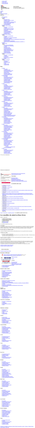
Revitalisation (6, 30)
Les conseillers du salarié (5, 188)
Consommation (6, 56)
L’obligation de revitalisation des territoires (8, 203)
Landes (3, 124)
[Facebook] (4, 222)
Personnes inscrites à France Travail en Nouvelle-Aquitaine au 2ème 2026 (12, 198)
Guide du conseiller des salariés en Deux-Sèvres (10, 254)
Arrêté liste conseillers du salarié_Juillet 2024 (6, 245)
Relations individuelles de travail (8, 49)
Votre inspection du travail (8, 71)
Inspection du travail (7, 51)
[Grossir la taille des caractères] (7, 219)
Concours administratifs (7, 23)
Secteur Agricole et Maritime (8, 127)
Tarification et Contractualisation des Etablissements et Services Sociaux (14, 39)
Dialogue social (6, 130)
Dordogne (3, 101)
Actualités (5, 27)
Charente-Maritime (5, 75)
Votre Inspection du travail (8, 86)
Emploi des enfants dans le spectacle (7, 376)
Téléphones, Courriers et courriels (9, 20)
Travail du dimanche (7, 82)
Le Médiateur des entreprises (6, 185)
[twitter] (7, 222)
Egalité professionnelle (7, 52)
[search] (4, 14)
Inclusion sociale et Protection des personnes (10, 37)
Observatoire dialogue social (8, 73)
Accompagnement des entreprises (9, 28)
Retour (3, 18)
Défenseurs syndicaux (7, 80)
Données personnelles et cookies (19, 426)
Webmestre (2, 426)
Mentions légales (30, 426)
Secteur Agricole (6, 72)
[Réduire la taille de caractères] (6, 218)
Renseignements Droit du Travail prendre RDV (18, 173)
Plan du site (7, 427)
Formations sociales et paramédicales (9, 40)
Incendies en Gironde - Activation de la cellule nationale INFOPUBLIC (12, 196)
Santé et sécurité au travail (6, 293)
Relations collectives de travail (8, 50)
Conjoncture (6, 61)
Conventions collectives (7, 48)
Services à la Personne (7, 121)
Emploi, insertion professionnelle (8, 29)
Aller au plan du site (5, 3)
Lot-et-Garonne (4, 131)
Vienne (3, 148)
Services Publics (2, 427)
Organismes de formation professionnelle (17, 180)
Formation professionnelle (6, 273)
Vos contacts (6, 76)
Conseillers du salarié (7, 69)
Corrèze (3, 83)
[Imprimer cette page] (5, 220)
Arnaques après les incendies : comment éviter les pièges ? (10, 191)
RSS (1, 12)
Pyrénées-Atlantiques (5, 138)
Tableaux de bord (6, 64)
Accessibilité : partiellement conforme (9, 426)
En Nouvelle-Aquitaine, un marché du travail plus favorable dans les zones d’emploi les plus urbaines (16, 206)
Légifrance (26, 426)
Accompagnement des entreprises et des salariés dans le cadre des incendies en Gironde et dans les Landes (17, 190)
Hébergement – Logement (8, 38)
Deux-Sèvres (4, 95)
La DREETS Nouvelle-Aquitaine (7, 201)
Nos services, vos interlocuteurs (8, 54)
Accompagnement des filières (8, 32)
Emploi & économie (7, 62)
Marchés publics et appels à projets (9, 22)
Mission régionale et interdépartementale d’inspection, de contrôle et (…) (14, 41)
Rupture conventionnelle (7, 114)
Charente (3, 68)
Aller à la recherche (5, 2)
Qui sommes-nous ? (7, 19)
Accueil (1, 212)
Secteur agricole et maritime (8, 78)
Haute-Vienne (4, 116)
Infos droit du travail (7, 47)
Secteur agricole (6, 110)
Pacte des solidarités (5, 286)
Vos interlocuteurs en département (9, 45)
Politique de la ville (7, 33)
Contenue (1, 11)
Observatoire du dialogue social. (10, 146)
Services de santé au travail (8, 74)
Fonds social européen (7, 31)
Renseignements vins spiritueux (8, 57)
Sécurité (3, 304)
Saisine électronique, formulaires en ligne (8, 265)
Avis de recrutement (7, 24)
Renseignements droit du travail (8, 70)
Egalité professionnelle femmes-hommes (10, 115)
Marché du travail (6, 60)
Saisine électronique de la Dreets (16, 174)
